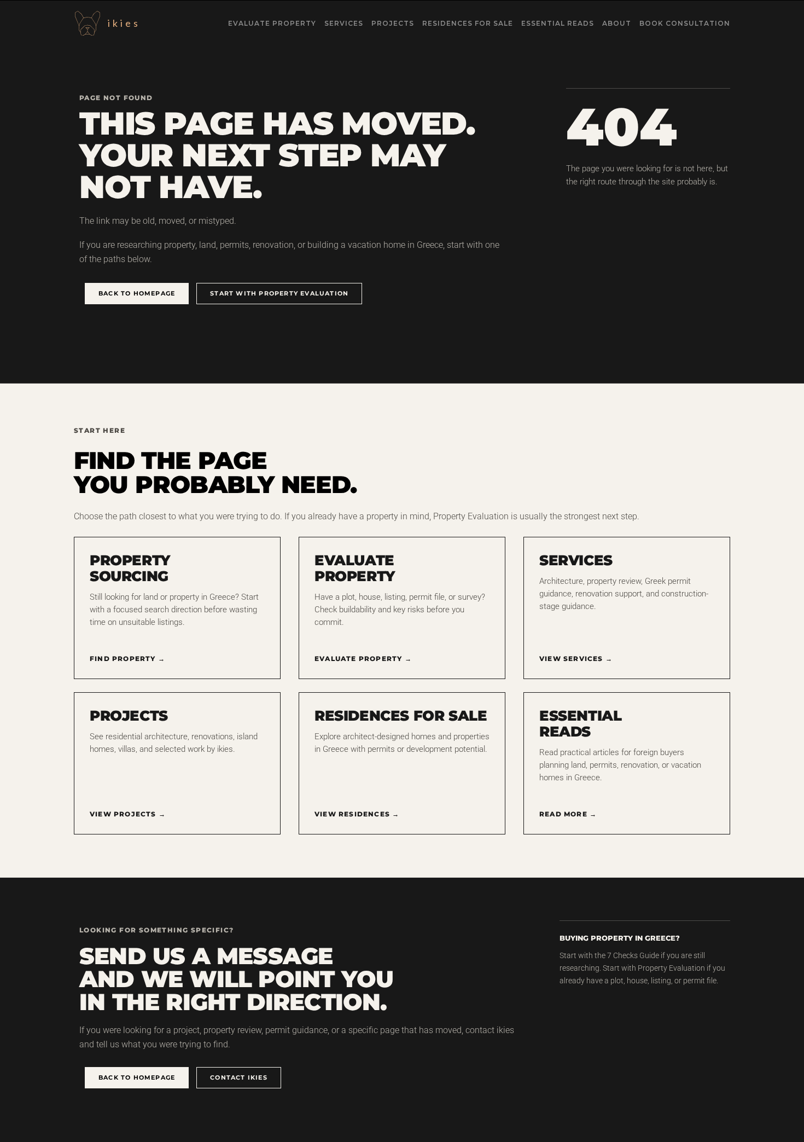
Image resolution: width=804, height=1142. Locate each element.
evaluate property (272, 23)
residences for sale (467, 23)
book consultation (684, 23)
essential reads (557, 23)
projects (392, 23)
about (616, 23)
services (343, 23)
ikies (124, 23)
